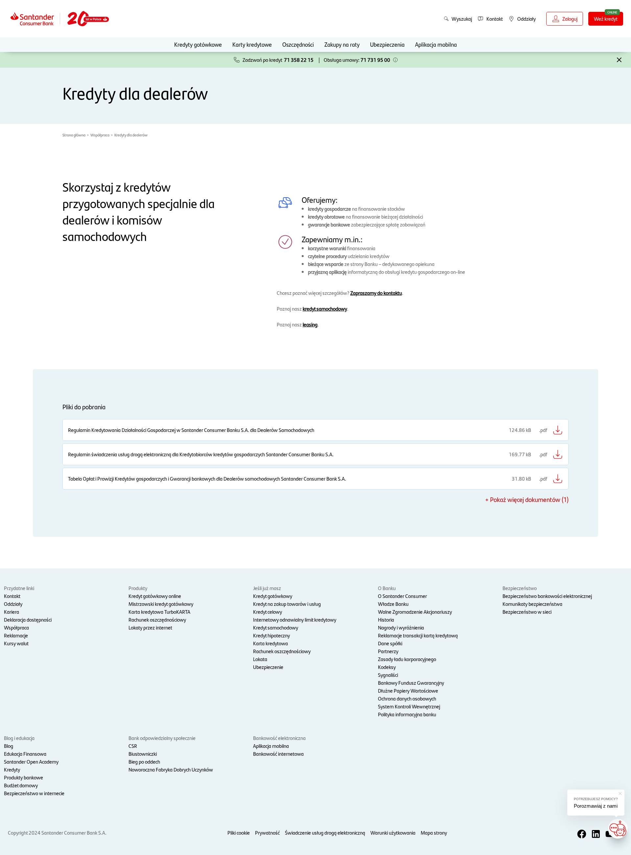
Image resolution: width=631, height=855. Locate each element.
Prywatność (267, 832)
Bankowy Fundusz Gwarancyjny (411, 682)
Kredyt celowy (267, 611)
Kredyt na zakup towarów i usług (287, 603)
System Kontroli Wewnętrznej (409, 706)
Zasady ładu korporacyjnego (407, 659)
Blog (8, 745)
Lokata (260, 659)
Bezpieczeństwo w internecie (34, 793)
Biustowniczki (143, 753)
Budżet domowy (21, 785)
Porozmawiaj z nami (596, 806)
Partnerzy (388, 651)
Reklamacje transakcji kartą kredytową (418, 635)
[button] (395, 59)
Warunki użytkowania (392, 832)
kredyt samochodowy (325, 308)
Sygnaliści (388, 674)
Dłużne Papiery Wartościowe (408, 690)
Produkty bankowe (23, 777)
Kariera (11, 611)
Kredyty (12, 769)
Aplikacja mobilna (436, 44)
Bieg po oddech (144, 761)
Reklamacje (16, 635)
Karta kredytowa (270, 643)
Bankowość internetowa (278, 753)
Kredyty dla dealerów (131, 135)
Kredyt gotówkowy (272, 596)
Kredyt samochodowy (275, 627)
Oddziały (13, 603)
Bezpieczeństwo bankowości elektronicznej (547, 596)
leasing (310, 324)
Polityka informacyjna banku (407, 714)
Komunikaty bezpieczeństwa (532, 603)
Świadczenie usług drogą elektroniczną (325, 832)
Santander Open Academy (31, 761)
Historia (386, 619)
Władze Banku (393, 603)
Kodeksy (387, 667)
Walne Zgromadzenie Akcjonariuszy (415, 611)
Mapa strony (434, 832)
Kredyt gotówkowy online (155, 596)
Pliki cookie (238, 832)
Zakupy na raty (342, 44)
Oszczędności (298, 44)
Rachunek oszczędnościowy (157, 619)
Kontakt (12, 596)
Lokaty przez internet (150, 627)
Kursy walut (16, 643)
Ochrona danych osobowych (407, 698)
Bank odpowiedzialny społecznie (162, 738)
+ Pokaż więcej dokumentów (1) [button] (527, 499)
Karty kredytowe (252, 44)
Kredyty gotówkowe (198, 44)
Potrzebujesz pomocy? (596, 799)
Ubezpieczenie (268, 667)
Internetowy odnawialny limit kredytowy (294, 619)
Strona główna (73, 135)
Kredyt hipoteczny (271, 635)
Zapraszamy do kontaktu (376, 293)
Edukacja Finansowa (25, 753)
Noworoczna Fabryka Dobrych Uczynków (171, 769)
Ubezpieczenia (387, 44)
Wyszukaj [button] (462, 18)
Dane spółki (390, 643)
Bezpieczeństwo (519, 588)
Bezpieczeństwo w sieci (526, 611)
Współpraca (99, 135)
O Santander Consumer (402, 596)
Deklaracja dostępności (28, 619)
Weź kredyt (606, 18)
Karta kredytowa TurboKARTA (159, 611)
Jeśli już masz (267, 588)
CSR (133, 745)
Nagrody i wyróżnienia (401, 627)
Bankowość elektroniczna (279, 738)
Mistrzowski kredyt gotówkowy (161, 603)
